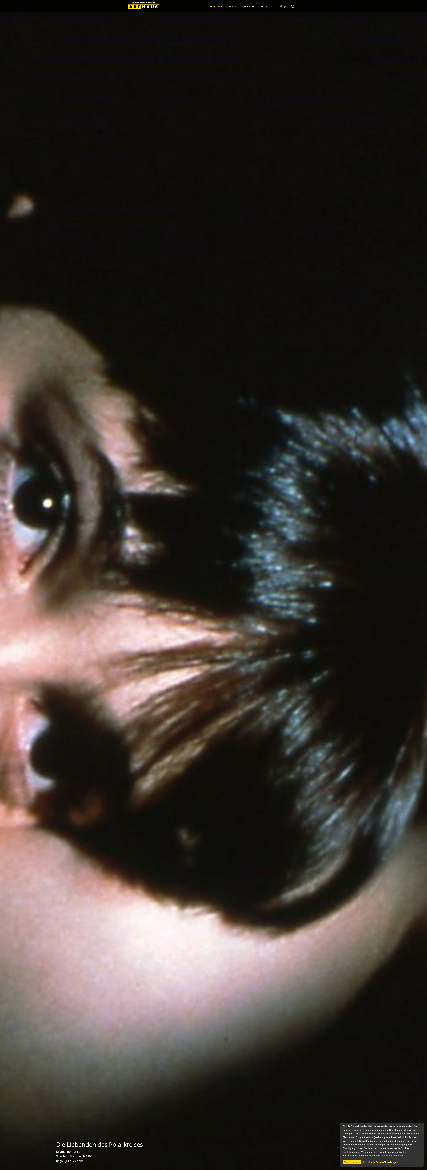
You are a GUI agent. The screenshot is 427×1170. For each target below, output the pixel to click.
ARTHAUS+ (266, 6)
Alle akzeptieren (352, 1162)
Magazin (249, 6)
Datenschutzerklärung (392, 1155)
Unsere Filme (214, 6)
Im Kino (233, 6)
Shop (283, 6)
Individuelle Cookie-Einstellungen (380, 1162)
